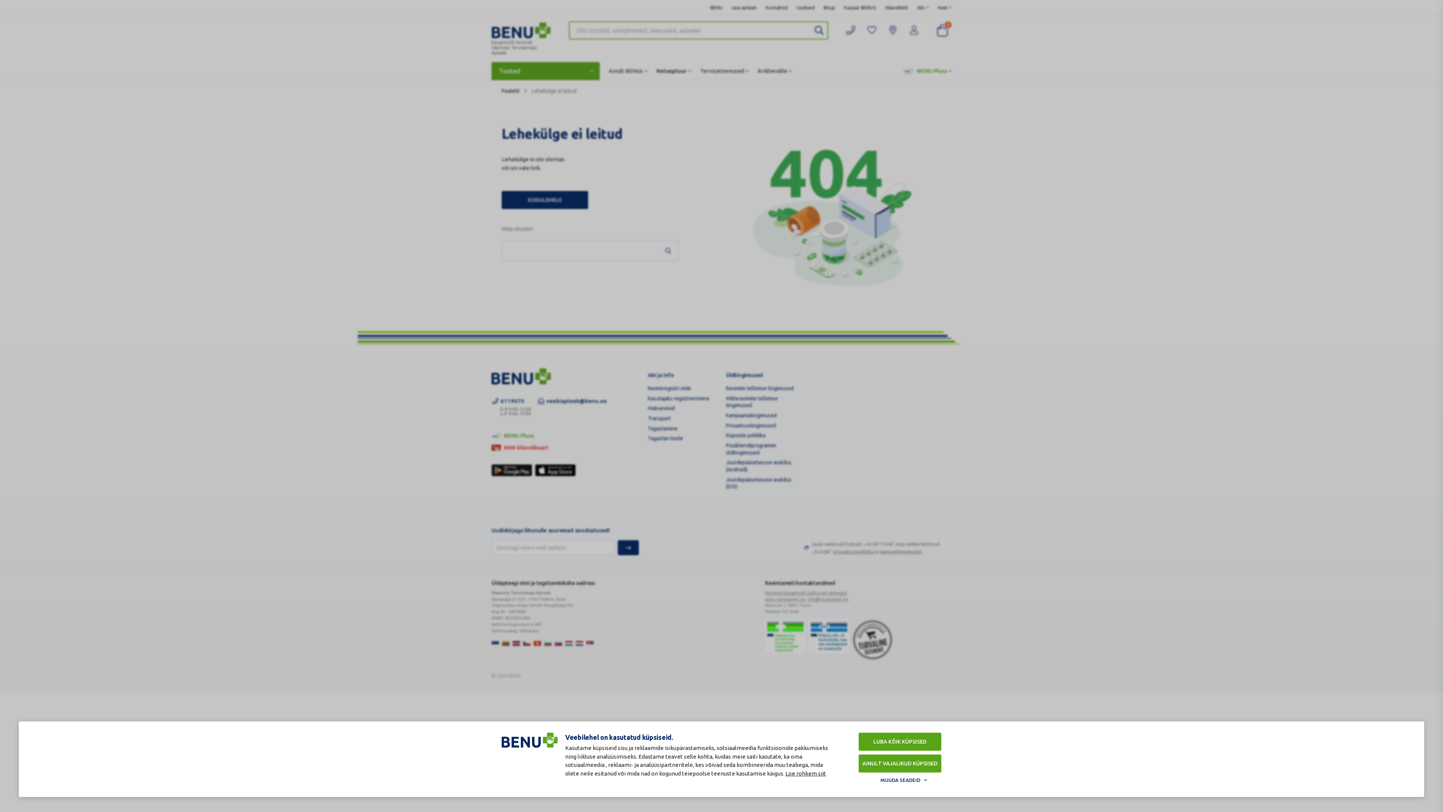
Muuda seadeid (900, 780)
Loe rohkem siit (805, 773)
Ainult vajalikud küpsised (900, 763)
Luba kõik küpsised (900, 742)
